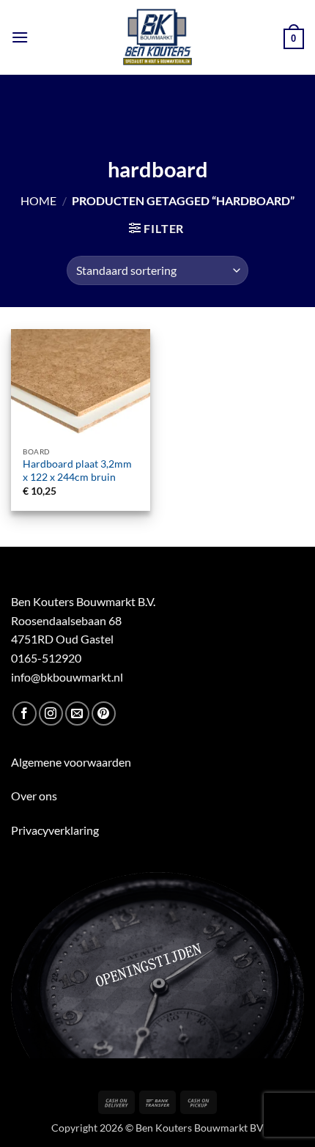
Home (38, 200)
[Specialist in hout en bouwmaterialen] (158, 37)
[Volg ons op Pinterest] (104, 713)
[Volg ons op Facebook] (24, 713)
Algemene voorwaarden (71, 762)
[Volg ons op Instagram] (51, 713)
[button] (20, 37)
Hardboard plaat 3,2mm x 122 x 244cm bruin (77, 470)
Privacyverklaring (55, 830)
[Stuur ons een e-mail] (77, 713)
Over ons (34, 796)
